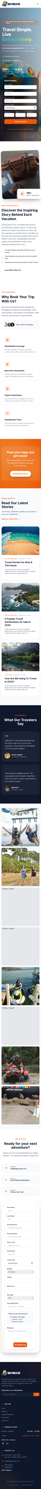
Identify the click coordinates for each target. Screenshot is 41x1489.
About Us (4, 1411)
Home (3, 1408)
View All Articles (10, 519)
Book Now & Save (20, 474)
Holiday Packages (7, 1414)
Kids (17, 112)
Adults (7, 112)
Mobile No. (9, 91)
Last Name (10, 1216)
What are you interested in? (18, 1313)
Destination (9, 98)
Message (10, 1328)
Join (36, 1394)
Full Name (9, 84)
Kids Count (11, 1286)
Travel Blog (5, 1417)
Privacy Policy (14, 1485)
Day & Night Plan (12, 1303)
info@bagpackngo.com (18, 1168)
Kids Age (10, 1295)
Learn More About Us (13, 270)
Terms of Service (26, 1485)
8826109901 (8, 1467)
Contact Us (5, 1420)
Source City (11, 1242)
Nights (30, 112)
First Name (11, 1207)
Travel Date (9, 105)
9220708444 (9, 1465)
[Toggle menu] (37, 4)
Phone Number (12, 1233)
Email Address (12, 1224)
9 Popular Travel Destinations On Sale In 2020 (18, 622)
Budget (9, 1269)
